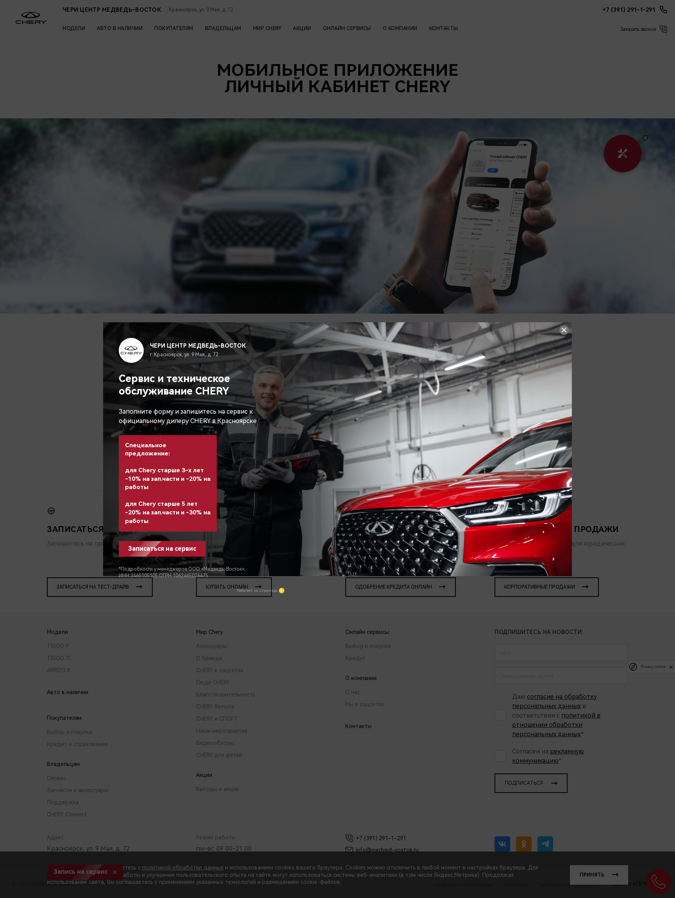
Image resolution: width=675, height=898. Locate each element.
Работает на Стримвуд (257, 590)
